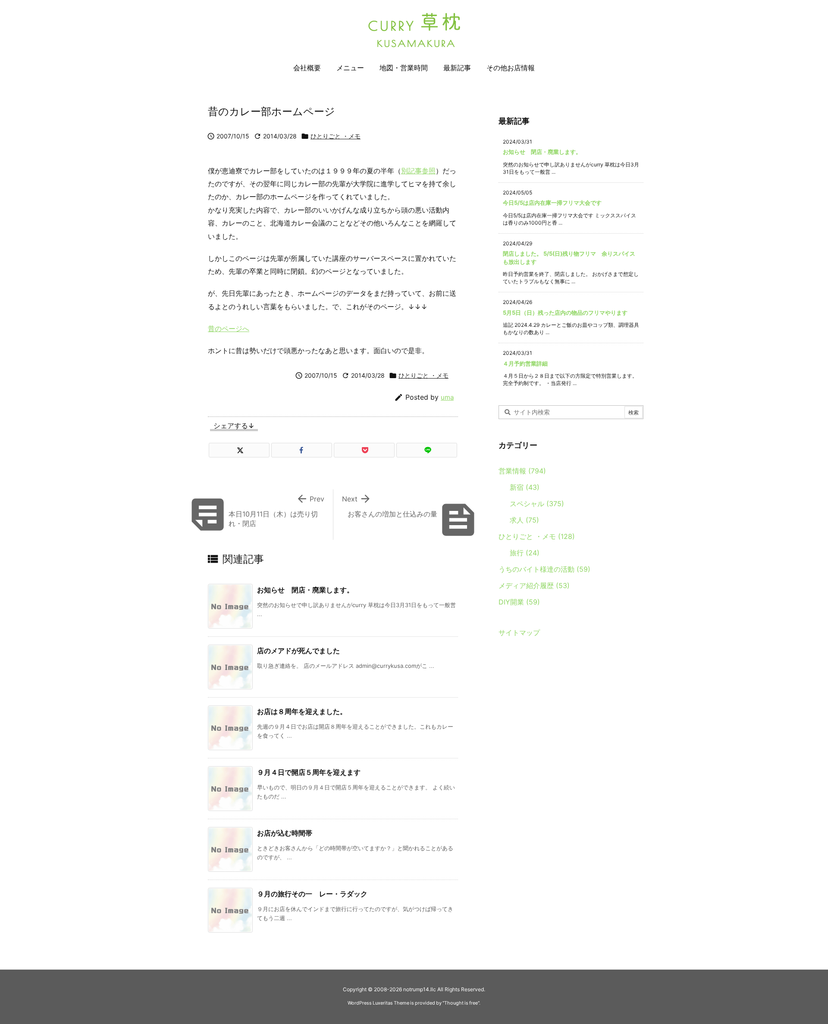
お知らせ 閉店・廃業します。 (305, 590)
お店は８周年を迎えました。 (302, 711)
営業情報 (522, 471)
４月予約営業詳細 (525, 363)
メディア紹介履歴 (534, 585)
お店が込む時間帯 (284, 833)
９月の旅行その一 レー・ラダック (312, 893)
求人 (524, 520)
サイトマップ (519, 632)
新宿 (524, 487)
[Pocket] (364, 450)
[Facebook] (301, 450)
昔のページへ (228, 328)
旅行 (524, 552)
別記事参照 (418, 170)
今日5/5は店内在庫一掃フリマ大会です (552, 202)
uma (447, 397)
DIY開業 (519, 602)
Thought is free (461, 1003)
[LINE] (426, 450)
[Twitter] (239, 450)
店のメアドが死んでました (298, 650)
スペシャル (537, 503)
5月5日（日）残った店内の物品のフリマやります (565, 312)
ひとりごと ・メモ (335, 136)
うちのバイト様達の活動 (544, 569)
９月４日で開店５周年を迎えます (309, 772)
